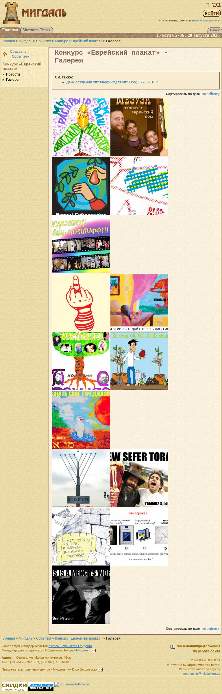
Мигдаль (25, 41)
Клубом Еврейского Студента (70, 646)
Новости (13, 74)
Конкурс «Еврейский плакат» (78, 41)
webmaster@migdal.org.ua (201, 673)
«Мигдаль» (82, 650)
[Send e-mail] (93, 650)
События (43, 41)
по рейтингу (211, 94)
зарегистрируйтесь (206, 20)
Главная (8, 41)
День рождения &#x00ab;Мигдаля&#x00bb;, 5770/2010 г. (112, 82)
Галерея (13, 80)
